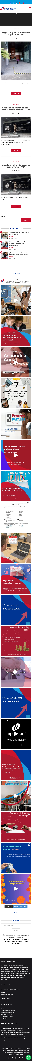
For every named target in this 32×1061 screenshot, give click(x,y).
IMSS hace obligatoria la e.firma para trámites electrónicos (17, 243)
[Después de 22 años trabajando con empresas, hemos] (16, 486)
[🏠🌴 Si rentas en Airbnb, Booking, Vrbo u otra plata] (16, 827)
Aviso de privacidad (17, 1054)
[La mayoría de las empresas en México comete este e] (16, 362)
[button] (28, 1057)
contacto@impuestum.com (12, 989)
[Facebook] (9, 1058)
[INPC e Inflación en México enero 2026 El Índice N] (16, 610)
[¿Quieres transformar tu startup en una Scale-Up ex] (16, 765)
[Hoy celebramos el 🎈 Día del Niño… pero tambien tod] (16, 331)
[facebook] (10, 3)
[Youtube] (20, 3)
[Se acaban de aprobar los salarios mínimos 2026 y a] (16, 796)
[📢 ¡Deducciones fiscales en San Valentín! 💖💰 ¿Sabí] (16, 579)
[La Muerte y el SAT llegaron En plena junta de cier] (16, 889)
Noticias (16, 29)
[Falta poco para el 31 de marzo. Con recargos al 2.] (16, 424)
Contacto (4, 1018)
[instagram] (23, 3)
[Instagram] (16, 1058)
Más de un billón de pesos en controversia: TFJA (16, 166)
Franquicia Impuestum (7, 1012)
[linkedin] (16, 3)
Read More (16, 93)
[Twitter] (12, 1058)
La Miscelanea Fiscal (7, 1016)
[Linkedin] (23, 1058)
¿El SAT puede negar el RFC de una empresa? (19, 233)
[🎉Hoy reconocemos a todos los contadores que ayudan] (16, 300)
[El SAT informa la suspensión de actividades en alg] (16, 517)
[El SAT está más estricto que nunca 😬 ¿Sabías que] (16, 858)
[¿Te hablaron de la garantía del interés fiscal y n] (16, 641)
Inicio (2, 1008)
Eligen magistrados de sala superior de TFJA (16, 33)
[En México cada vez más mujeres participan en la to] (16, 455)
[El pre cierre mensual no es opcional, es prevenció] (16, 672)
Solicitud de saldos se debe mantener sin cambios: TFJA (16, 108)
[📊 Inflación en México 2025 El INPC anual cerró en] (16, 703)
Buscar (3, 216)
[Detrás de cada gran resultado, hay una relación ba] (16, 734)
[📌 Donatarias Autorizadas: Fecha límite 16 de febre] (16, 548)
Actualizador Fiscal (6, 1014)
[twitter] (13, 3)
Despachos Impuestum (8, 1010)
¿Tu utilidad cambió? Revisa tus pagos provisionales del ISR (20, 254)
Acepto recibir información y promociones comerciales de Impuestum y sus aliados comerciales (16, 941)
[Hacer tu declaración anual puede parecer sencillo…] (16, 393)
